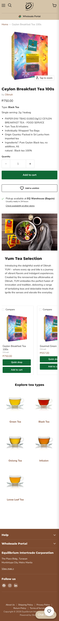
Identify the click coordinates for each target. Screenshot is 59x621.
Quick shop (16, 362)
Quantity (6, 156)
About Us (10, 604)
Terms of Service (38, 608)
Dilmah (9, 94)
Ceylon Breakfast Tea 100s (14, 347)
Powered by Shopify (29, 615)
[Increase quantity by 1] (30, 164)
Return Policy (19, 608)
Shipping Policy (25, 604)
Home (5, 24)
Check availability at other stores (20, 206)
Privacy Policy (43, 604)
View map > (8, 568)
